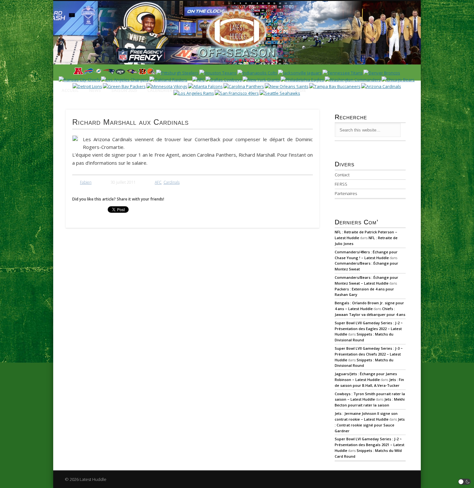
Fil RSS (341, 184)
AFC (158, 182)
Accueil (70, 90)
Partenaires (346, 193)
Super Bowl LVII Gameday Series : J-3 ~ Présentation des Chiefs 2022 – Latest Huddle (369, 354)
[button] (464, 482)
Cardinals (171, 182)
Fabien (86, 182)
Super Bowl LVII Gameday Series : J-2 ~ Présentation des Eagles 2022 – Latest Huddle (369, 328)
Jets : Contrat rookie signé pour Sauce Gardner (370, 425)
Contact (342, 175)
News (95, 90)
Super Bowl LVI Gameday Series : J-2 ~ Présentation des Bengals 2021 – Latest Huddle (369, 444)
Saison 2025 (124, 90)
